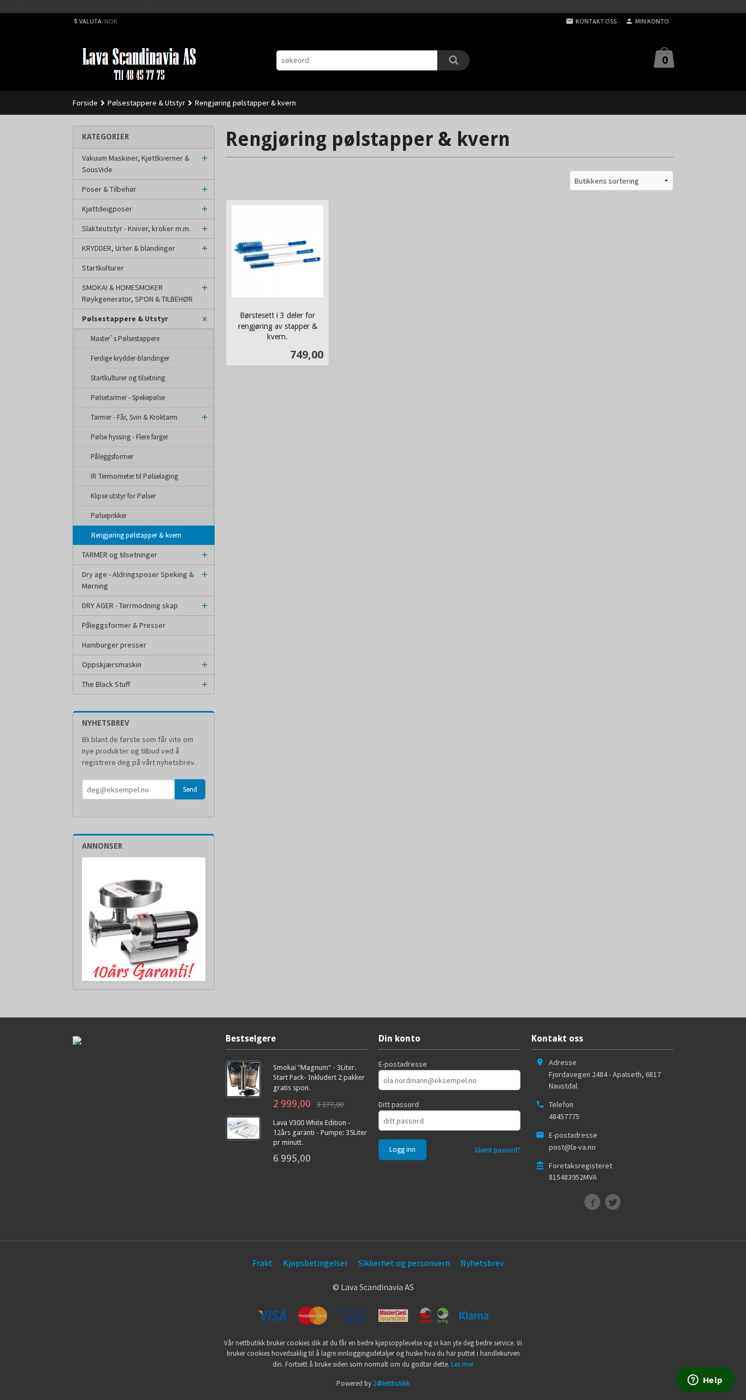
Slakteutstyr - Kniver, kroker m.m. (136, 228)
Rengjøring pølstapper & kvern (136, 535)
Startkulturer (103, 268)
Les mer (462, 1364)
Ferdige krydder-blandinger (130, 358)
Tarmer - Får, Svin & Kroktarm (134, 417)
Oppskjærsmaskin (111, 664)
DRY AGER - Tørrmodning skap (130, 605)
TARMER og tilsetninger (119, 555)
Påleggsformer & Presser (123, 625)
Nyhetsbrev (482, 1262)
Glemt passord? (497, 1150)
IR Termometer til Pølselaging (134, 476)
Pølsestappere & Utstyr (125, 318)
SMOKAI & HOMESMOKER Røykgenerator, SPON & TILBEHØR (137, 293)
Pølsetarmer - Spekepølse (128, 397)
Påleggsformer (112, 456)
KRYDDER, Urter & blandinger (128, 248)
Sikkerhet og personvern (404, 1262)
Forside (85, 103)
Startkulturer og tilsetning (128, 378)
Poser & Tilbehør (109, 189)
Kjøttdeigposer (107, 209)
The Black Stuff (106, 684)
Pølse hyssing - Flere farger (129, 437)
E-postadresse (402, 1064)
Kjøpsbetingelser (315, 1262)
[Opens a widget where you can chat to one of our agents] (705, 1381)
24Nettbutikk (391, 1383)
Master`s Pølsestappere (125, 338)
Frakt (262, 1262)
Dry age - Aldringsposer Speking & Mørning (138, 580)
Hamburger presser (114, 645)
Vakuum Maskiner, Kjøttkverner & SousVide (136, 163)
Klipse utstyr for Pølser (123, 496)
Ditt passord (398, 1104)
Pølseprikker (109, 515)
